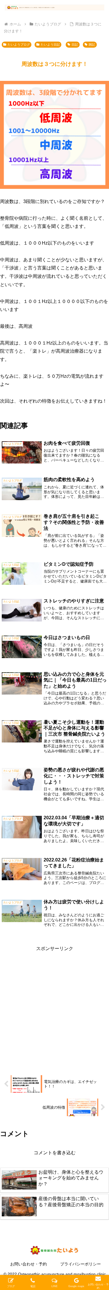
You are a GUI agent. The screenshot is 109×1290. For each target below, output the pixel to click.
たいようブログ (19, 44)
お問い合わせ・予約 (28, 1264)
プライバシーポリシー (80, 1264)
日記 (75, 44)
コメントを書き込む (55, 1152)
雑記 (92, 44)
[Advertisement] (54, 1007)
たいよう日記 (50, 44)
